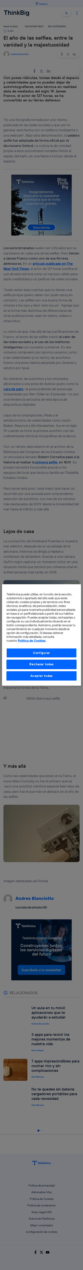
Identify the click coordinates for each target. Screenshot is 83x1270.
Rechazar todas (41, 664)
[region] (41, 635)
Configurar (41, 653)
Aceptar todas (41, 676)
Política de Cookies (32, 641)
